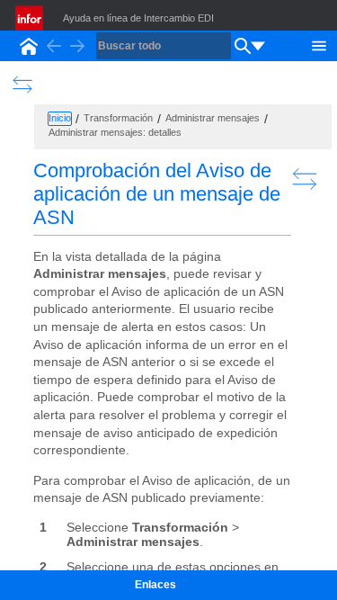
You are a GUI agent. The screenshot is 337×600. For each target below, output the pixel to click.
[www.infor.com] (30, 18)
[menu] (258, 45)
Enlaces (155, 584)
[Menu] (319, 44)
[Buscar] (242, 45)
